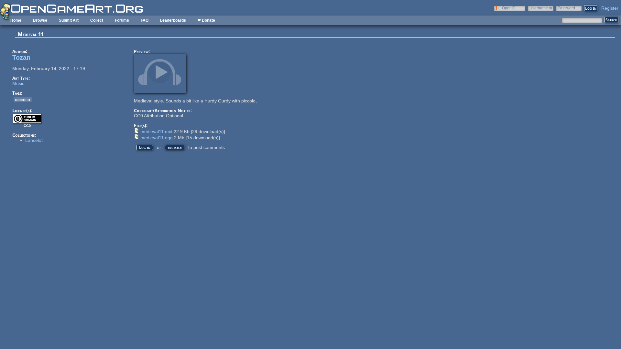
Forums (122, 20)
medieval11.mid (156, 131)
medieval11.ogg (156, 137)
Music (18, 83)
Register (609, 8)
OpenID (509, 8)
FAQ (144, 20)
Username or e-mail (540, 8)
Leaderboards (173, 20)
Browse (40, 20)
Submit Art (69, 20)
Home (15, 20)
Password (566, 8)
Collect (96, 20)
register (175, 147)
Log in (144, 147)
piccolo (22, 99)
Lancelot (34, 140)
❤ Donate (206, 20)
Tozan (21, 57)
